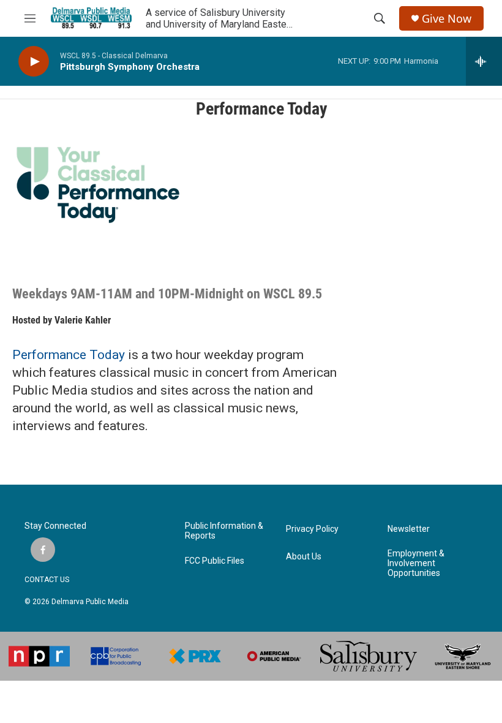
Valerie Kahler (82, 320)
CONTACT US (46, 579)
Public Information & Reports (224, 530)
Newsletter (409, 529)
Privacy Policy (312, 529)
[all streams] (484, 61)
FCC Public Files (214, 561)
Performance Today (68, 354)
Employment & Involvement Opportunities (416, 563)
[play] (33, 62)
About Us (303, 556)
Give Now (446, 18)
